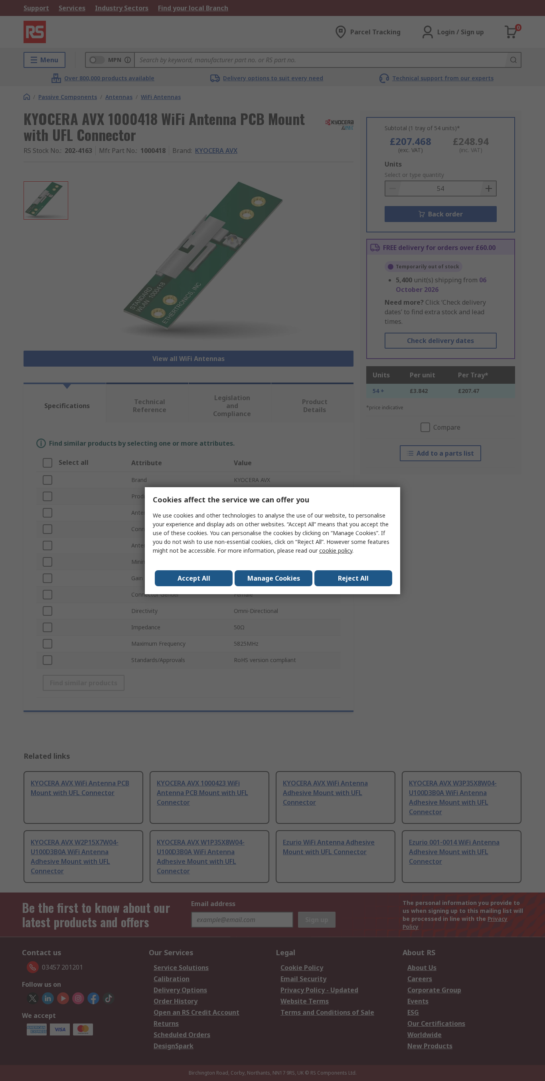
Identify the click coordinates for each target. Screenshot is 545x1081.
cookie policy (335, 550)
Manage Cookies (273, 578)
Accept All (194, 578)
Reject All (353, 578)
